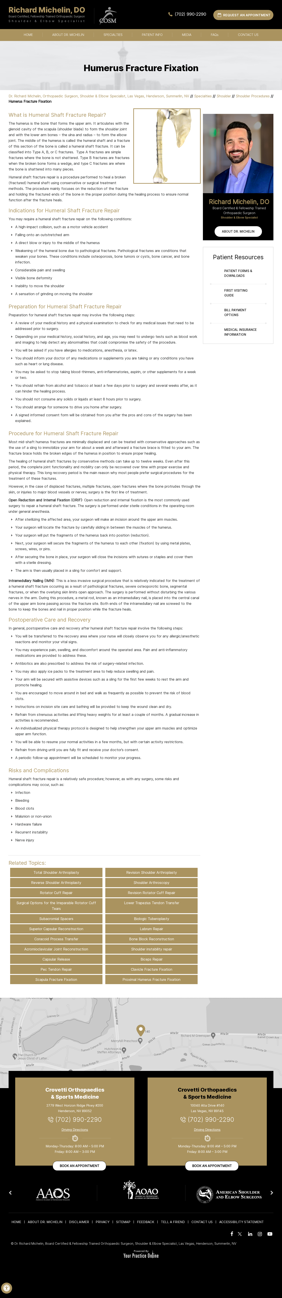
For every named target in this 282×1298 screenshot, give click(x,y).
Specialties (113, 35)
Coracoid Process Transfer (56, 939)
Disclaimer (79, 1222)
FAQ (215, 35)
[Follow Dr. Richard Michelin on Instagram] (259, 1234)
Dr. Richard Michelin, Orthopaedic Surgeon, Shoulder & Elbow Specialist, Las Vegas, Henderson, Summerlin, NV (99, 96)
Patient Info (152, 35)
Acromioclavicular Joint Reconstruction (56, 949)
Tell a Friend (173, 1222)
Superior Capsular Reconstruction (56, 929)
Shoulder (224, 96)
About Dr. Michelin (68, 35)
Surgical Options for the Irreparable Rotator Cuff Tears (56, 906)
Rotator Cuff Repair (56, 893)
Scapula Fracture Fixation (56, 979)
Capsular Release (56, 959)
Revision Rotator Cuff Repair (151, 893)
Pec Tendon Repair (56, 969)
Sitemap (123, 1222)
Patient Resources (238, 257)
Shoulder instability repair (151, 949)
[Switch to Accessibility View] (6, 1288)
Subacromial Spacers (56, 919)
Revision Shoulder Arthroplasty (151, 872)
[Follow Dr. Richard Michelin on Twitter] (239, 1232)
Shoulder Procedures (253, 96)
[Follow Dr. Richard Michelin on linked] (249, 1234)
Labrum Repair (151, 929)
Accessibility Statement (241, 1222)
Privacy (102, 1222)
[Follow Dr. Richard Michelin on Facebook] (231, 1234)
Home (28, 35)
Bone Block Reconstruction (151, 939)
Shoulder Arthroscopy (151, 882)
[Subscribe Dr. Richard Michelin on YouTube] (269, 1234)
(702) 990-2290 (190, 14)
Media (186, 35)
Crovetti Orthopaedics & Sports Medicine (74, 1093)
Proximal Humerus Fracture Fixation (151, 979)
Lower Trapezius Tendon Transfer (151, 903)
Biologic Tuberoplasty (151, 919)
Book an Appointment (79, 1166)
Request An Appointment (247, 15)
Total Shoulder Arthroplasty (56, 872)
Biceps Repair (152, 959)
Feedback (145, 1222)
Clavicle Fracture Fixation (151, 969)
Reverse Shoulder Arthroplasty (56, 882)
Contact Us (248, 35)
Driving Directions (74, 1130)
